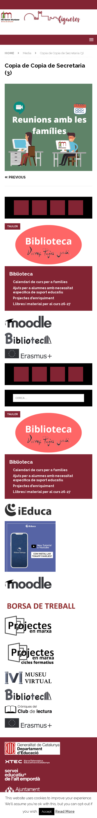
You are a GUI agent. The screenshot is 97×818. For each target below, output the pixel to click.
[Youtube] (62, 4)
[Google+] (75, 207)
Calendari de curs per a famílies (40, 282)
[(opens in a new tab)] (48, 263)
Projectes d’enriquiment (33, 298)
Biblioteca (21, 274)
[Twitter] (44, 4)
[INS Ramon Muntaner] (48, 23)
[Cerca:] (48, 398)
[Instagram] (35, 4)
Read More (65, 811)
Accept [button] (47, 811)
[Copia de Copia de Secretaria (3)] (48, 168)
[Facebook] (53, 4)
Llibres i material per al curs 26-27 (42, 304)
